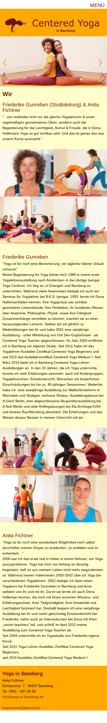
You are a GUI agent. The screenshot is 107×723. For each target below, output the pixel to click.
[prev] (6, 62)
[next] (101, 62)
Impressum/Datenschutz (21, 708)
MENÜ (97, 5)
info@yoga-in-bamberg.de (23, 697)
